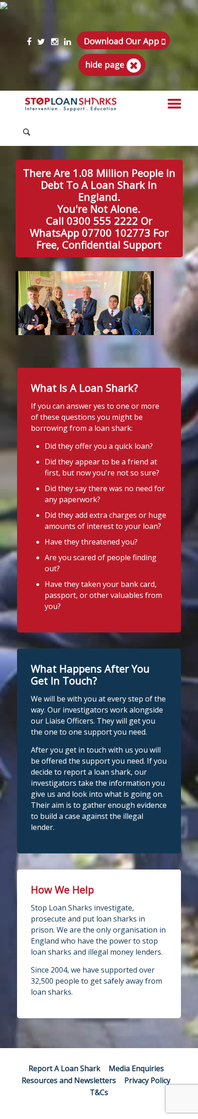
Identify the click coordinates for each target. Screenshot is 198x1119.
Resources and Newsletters (69, 1080)
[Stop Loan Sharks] (71, 104)
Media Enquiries (136, 1068)
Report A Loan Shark (64, 1068)
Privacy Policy (147, 1080)
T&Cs (99, 1092)
